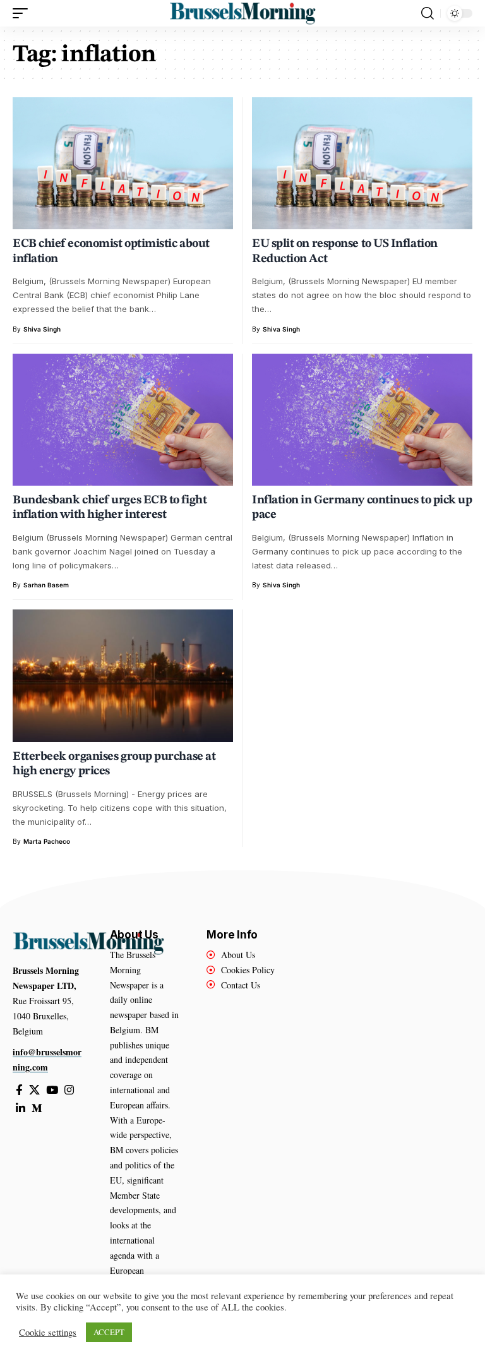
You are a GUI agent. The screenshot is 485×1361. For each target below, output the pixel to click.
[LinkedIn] (20, 1109)
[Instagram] (69, 1090)
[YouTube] (52, 1090)
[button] (23, 13)
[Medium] (36, 1109)
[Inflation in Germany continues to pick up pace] (362, 420)
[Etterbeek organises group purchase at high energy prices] (123, 675)
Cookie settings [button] (47, 1332)
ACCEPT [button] (108, 1332)
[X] (34, 1090)
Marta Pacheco (46, 841)
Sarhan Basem (46, 585)
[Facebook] (19, 1090)
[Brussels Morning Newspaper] (242, 13)
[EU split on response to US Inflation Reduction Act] (362, 163)
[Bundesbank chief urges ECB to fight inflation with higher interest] (123, 420)
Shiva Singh (42, 329)
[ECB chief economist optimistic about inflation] (123, 163)
